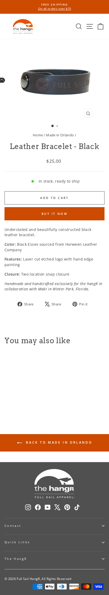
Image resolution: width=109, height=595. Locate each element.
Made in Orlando (60, 135)
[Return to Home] (23, 26)
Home (38, 135)
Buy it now (54, 214)
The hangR (15, 559)
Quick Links (17, 542)
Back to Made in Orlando (58, 442)
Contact (12, 526)
